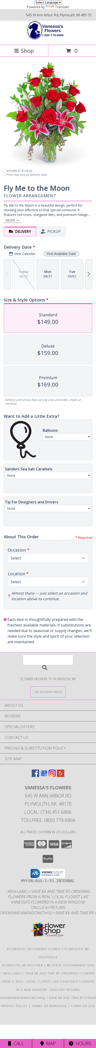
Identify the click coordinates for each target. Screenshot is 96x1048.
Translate (62, 7)
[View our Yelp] (60, 775)
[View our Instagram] (52, 775)
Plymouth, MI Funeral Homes (34, 949)
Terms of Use (83, 1006)
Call (17, 1043)
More (10, 220)
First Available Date (61, 253)
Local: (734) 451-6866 (48, 812)
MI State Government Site (70, 965)
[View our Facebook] (35, 775)
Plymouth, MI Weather (22, 965)
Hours (82, 1043)
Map (50, 1043)
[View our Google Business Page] (44, 775)
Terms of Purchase (49, 1006)
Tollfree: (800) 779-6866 (48, 820)
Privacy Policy (14, 1006)
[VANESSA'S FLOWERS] (48, 38)
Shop (27, 50)
